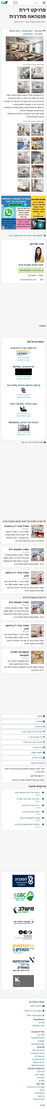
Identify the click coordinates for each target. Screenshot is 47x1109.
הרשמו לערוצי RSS (34, 1015)
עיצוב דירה (38, 34)
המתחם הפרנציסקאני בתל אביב (27, 824)
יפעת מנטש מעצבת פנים (35, 22)
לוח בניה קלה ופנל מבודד (33, 742)
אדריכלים (40, 1071)
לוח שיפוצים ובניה (36, 737)
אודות (42, 1090)
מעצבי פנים (39, 1075)
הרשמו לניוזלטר (36, 1006)
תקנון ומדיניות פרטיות (35, 1087)
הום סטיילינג (39, 1056)
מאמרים (39, 721)
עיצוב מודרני (28, 34)
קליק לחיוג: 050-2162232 (30, 270)
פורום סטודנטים (38, 1059)
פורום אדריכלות (38, 1050)
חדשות (40, 716)
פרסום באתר (39, 1093)
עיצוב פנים (38, 31)
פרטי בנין (40, 1035)
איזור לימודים (37, 758)
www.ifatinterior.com (28, 280)
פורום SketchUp (37, 1065)
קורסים (41, 1022)
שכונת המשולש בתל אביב (30, 818)
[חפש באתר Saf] (15, 2)
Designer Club (38, 1025)
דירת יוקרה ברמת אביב (31, 805)
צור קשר (41, 1096)
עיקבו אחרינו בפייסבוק (33, 1011)
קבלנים (41, 1081)
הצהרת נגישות (38, 1099)
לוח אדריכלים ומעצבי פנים (32, 732)
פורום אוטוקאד (38, 1062)
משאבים (41, 1041)
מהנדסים (40, 1078)
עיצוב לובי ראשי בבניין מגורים (28, 799)
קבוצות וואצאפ (37, 763)
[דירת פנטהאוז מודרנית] (23, 46)
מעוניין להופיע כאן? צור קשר (32, 442)
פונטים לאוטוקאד (37, 1044)
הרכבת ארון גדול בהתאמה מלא (27, 792)
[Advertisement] (23, 303)
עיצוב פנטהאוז (27, 31)
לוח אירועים (38, 747)
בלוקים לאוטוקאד (37, 1038)
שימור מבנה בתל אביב (31, 812)
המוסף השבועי (37, 752)
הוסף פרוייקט (36, 776)
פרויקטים (39, 726)
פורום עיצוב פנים (37, 1053)
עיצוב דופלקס (14, 31)
